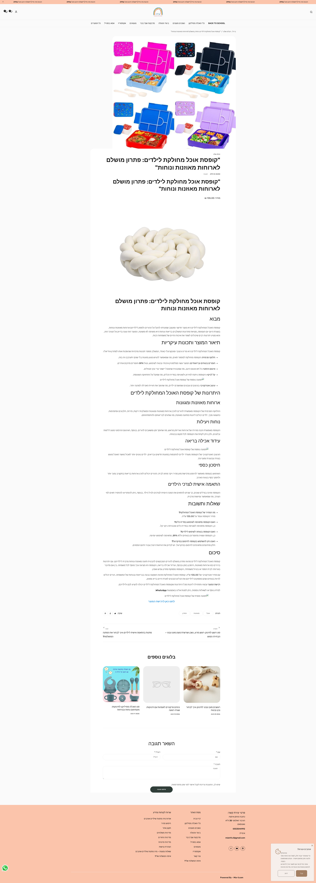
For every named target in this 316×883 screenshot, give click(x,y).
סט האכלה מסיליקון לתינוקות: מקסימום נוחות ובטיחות (125, 708)
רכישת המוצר (214, 584)
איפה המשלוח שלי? (192, 861)
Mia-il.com (238, 877)
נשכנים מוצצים (194, 828)
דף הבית (197, 819)
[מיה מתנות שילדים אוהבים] (158, 12)
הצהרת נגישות (165, 847)
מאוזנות (196, 613)
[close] (3, 2)
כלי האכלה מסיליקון (193, 823)
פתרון (184, 613)
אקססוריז (197, 851)
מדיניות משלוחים (164, 833)
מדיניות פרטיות (164, 842)
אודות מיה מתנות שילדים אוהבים (157, 819)
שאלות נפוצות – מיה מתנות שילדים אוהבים (153, 851)
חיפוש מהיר (166, 823)
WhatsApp (161, 590)
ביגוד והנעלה (195, 833)
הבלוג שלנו (227, 31)
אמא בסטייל (195, 842)
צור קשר (197, 856)
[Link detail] (243, 848)
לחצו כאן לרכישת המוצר (161, 601)
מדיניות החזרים (164, 837)
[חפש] (311, 12)
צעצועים (197, 847)
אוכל (208, 613)
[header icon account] (16, 12)
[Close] (312, 845)
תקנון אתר (167, 828)
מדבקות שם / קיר (193, 837)
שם (218, 752)
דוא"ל (157, 752)
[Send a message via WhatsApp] (5, 868)
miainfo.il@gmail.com (235, 838)
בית (234, 31)
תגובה (217, 764)
